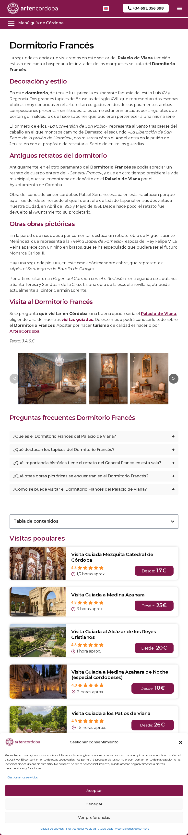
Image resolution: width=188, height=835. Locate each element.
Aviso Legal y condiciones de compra (124, 828)
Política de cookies (51, 828)
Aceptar (94, 790)
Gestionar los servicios (22, 777)
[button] (180, 742)
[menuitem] (106, 8)
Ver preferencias (94, 817)
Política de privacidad (81, 828)
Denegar (94, 804)
